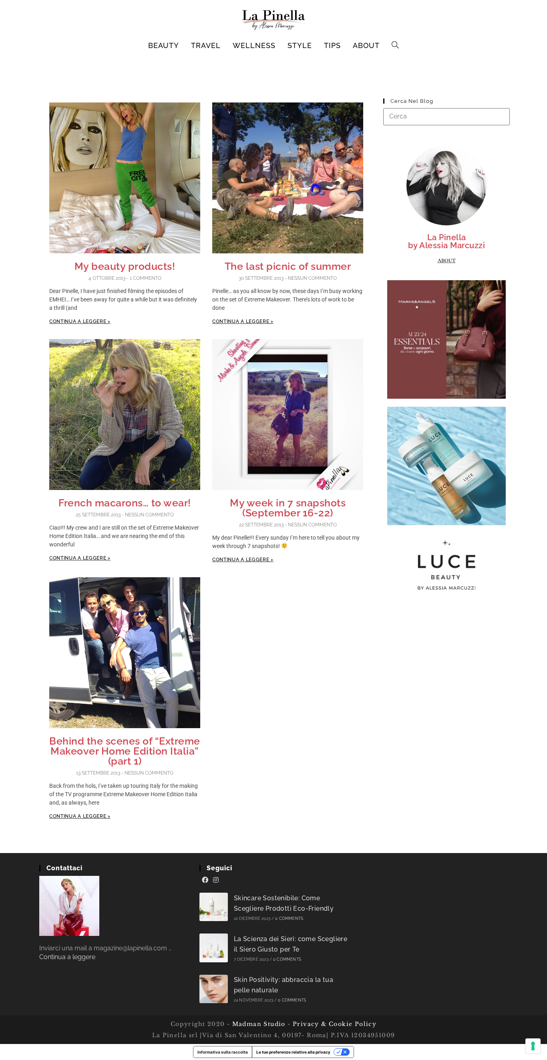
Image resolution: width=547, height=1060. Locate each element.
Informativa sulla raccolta (222, 1052)
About (447, 260)
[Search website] (395, 45)
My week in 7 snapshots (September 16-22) (288, 508)
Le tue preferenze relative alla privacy (293, 1052)
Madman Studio (258, 1024)
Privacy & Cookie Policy (334, 1024)
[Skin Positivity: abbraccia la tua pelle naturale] (213, 989)
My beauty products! (124, 266)
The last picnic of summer (288, 266)
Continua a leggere (67, 957)
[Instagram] (216, 880)
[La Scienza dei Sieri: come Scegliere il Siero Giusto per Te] (213, 948)
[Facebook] (205, 880)
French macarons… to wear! (124, 503)
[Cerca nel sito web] (446, 116)
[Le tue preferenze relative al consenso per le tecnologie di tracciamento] (533, 1046)
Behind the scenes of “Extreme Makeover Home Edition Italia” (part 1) (124, 751)
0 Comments (289, 918)
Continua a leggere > (80, 321)
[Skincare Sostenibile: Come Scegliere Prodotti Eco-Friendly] (213, 907)
